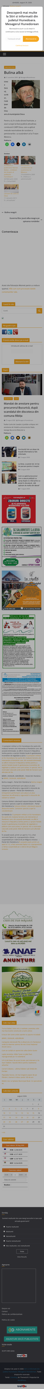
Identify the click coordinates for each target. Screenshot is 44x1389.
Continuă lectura (22, 45)
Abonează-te (31, 39)
